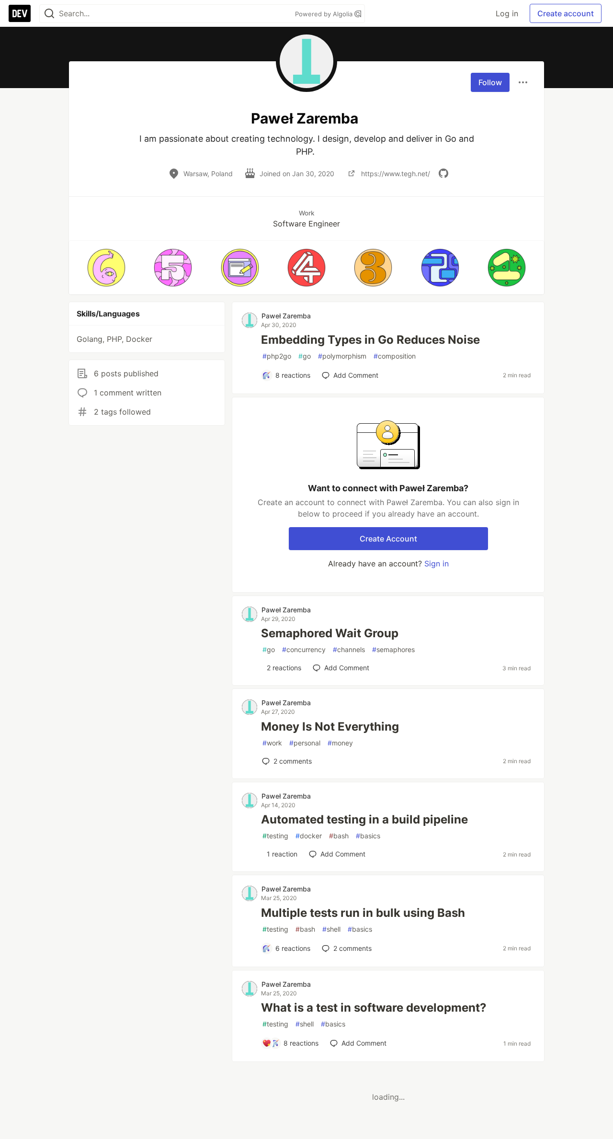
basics (368, 836)
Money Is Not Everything (330, 726)
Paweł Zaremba (286, 316)
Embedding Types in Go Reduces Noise (370, 340)
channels (349, 649)
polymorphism (342, 356)
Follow (490, 82)
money (340, 743)
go (304, 356)
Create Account (388, 538)
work (272, 743)
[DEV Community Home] (20, 13)
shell (331, 929)
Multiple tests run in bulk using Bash (363, 913)
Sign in (436, 563)
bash (339, 836)
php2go (276, 356)
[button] (106, 267)
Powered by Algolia (324, 14)
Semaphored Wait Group (329, 633)
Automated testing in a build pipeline (364, 819)
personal (304, 743)
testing (275, 836)
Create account (565, 13)
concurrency (304, 649)
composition (395, 356)
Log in (507, 13)
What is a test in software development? (374, 1008)
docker (308, 836)
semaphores (393, 649)
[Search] (49, 14)
